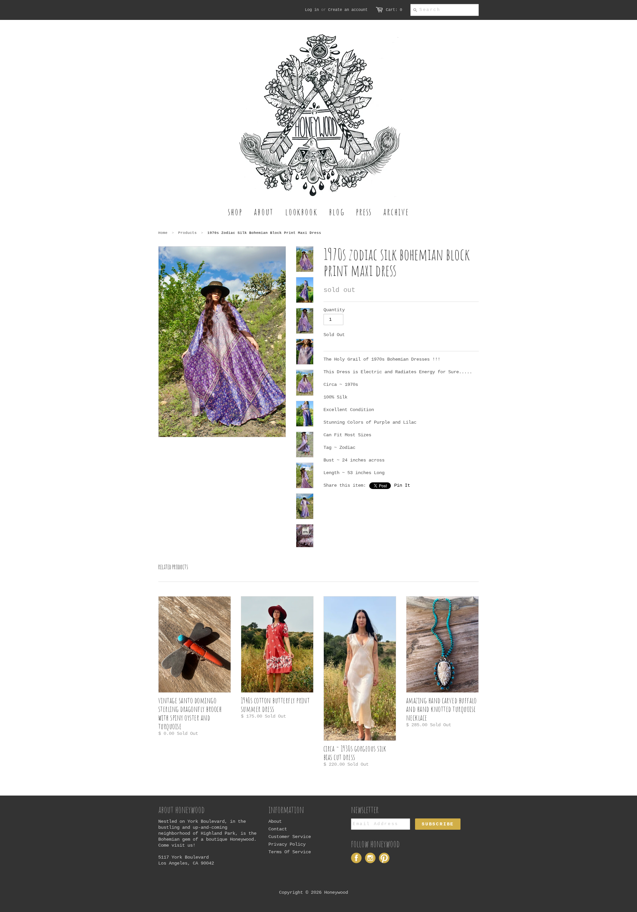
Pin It (402, 485)
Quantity (334, 310)
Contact (277, 829)
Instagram (370, 858)
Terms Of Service (289, 852)
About (275, 821)
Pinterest (384, 858)
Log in (312, 10)
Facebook (356, 858)
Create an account (348, 10)
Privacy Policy (287, 844)
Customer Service (289, 836)
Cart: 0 (394, 10)
